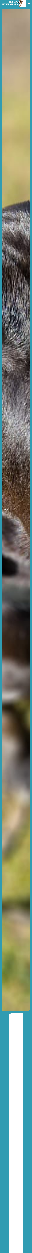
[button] (6, 509)
